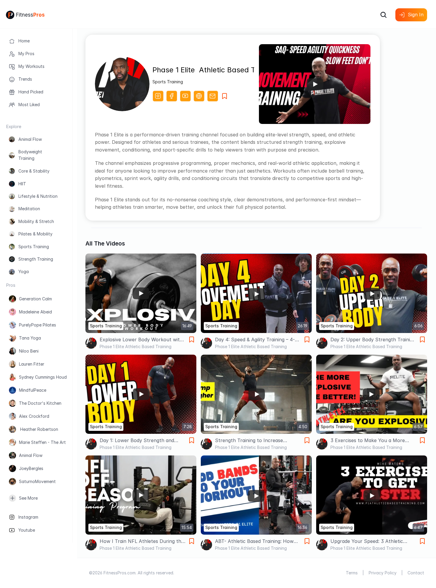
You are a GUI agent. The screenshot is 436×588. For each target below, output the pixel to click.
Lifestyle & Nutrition (38, 196)
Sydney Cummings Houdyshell (48, 377)
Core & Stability (34, 170)
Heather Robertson (38, 429)
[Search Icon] (383, 15)
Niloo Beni (29, 350)
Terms (352, 572)
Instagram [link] (28, 517)
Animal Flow (30, 139)
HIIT (22, 183)
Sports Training (33, 246)
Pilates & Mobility (35, 233)
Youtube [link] (26, 530)
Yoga (23, 271)
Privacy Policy (383, 572)
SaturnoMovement (37, 481)
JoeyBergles (31, 468)
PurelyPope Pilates (37, 324)
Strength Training (35, 259)
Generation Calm (35, 298)
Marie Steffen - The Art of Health (52, 442)
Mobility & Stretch (36, 221)
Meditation (29, 208)
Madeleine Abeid (35, 311)
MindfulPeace (32, 390)
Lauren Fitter (31, 363)
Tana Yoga (30, 337)
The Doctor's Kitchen (40, 403)
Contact (416, 572)
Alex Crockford (34, 416)
